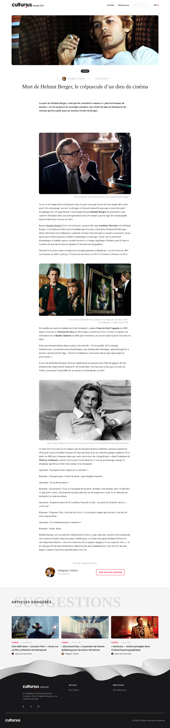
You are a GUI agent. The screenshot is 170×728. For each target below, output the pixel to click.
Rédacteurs (123, 5)
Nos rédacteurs (119, 690)
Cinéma (85, 71)
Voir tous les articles (110, 572)
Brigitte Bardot (54, 225)
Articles (110, 5)
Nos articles (74, 690)
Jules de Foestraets (23, 654)
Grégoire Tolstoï (76, 78)
